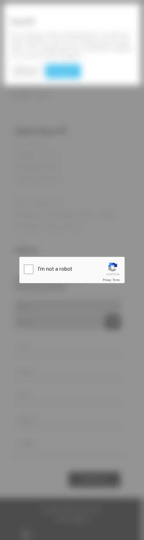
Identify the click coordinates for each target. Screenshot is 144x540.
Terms (116, 280)
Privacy (107, 280)
